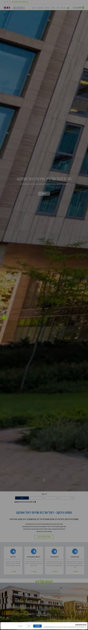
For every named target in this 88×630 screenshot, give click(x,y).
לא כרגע (29, 626)
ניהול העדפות (20, 626)
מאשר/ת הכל (37, 626)
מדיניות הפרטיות (48, 627)
